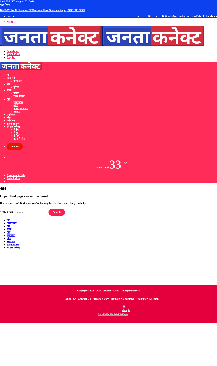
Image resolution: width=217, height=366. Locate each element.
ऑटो (16, 105)
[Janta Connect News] (102, 45)
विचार (16, 132)
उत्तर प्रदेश (19, 96)
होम (8, 74)
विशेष (16, 129)
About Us (70, 298)
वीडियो (17, 135)
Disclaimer (141, 298)
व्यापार (17, 111)
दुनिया (16, 87)
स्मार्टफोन (18, 102)
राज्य (9, 90)
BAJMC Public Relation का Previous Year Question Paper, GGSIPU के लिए (42, 10)
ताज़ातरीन (11, 77)
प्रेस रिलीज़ (19, 138)
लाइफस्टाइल (13, 123)
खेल (9, 117)
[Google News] (124, 306)
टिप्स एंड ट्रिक (21, 108)
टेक (8, 99)
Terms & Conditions (122, 298)
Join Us (15, 146)
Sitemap (154, 298)
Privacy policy (100, 298)
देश (8, 84)
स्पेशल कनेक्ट (13, 126)
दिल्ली (16, 93)
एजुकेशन (11, 114)
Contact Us (84, 298)
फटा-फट (18, 80)
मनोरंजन (11, 120)
